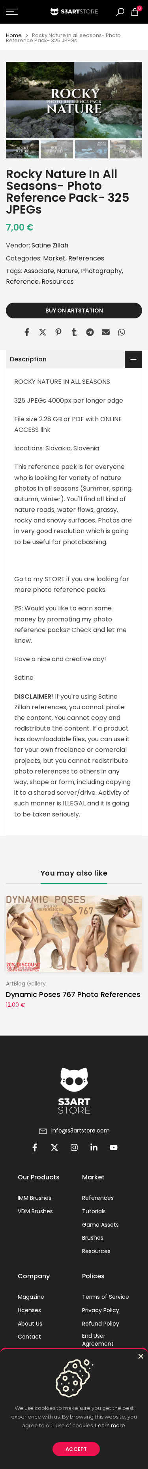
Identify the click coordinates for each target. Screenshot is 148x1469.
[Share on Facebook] (27, 332)
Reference (22, 281)
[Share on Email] (106, 332)
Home (14, 35)
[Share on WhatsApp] (122, 332)
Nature (67, 270)
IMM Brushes (34, 1198)
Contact (29, 1337)
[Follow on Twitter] (54, 1147)
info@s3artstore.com (80, 1130)
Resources (57, 281)
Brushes (92, 1238)
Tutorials (94, 1211)
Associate (39, 270)
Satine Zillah (50, 245)
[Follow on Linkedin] (94, 1147)
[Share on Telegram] (90, 332)
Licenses (29, 1310)
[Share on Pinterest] (58, 332)
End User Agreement (98, 1340)
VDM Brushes (35, 1211)
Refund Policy (100, 1324)
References (86, 258)
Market (54, 258)
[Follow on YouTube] (114, 1147)
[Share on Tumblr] (74, 332)
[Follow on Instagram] (74, 1147)
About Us (30, 1324)
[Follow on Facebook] (35, 1147)
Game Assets (100, 1225)
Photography (101, 270)
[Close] (141, 1356)
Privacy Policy (100, 1310)
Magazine (31, 1297)
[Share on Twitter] (43, 332)
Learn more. (110, 1425)
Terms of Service (105, 1297)
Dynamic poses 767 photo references (73, 994)
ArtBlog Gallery (26, 983)
